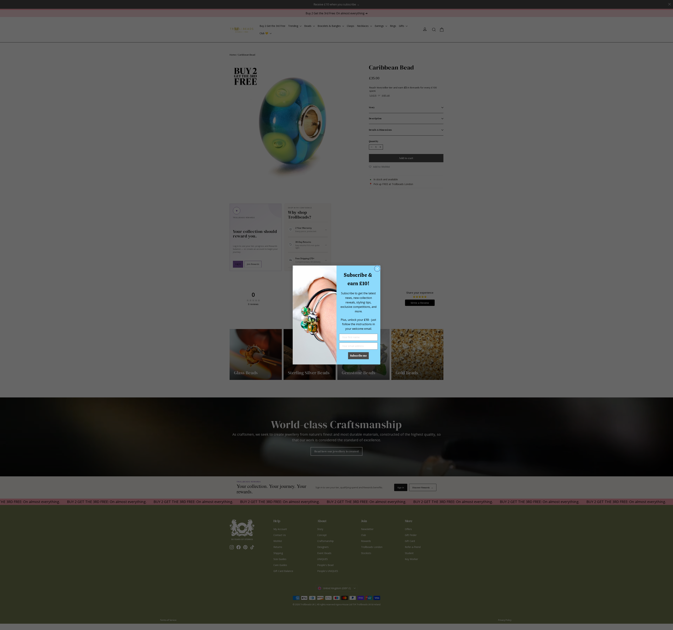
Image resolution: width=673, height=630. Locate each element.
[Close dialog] (377, 269)
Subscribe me (358, 355)
